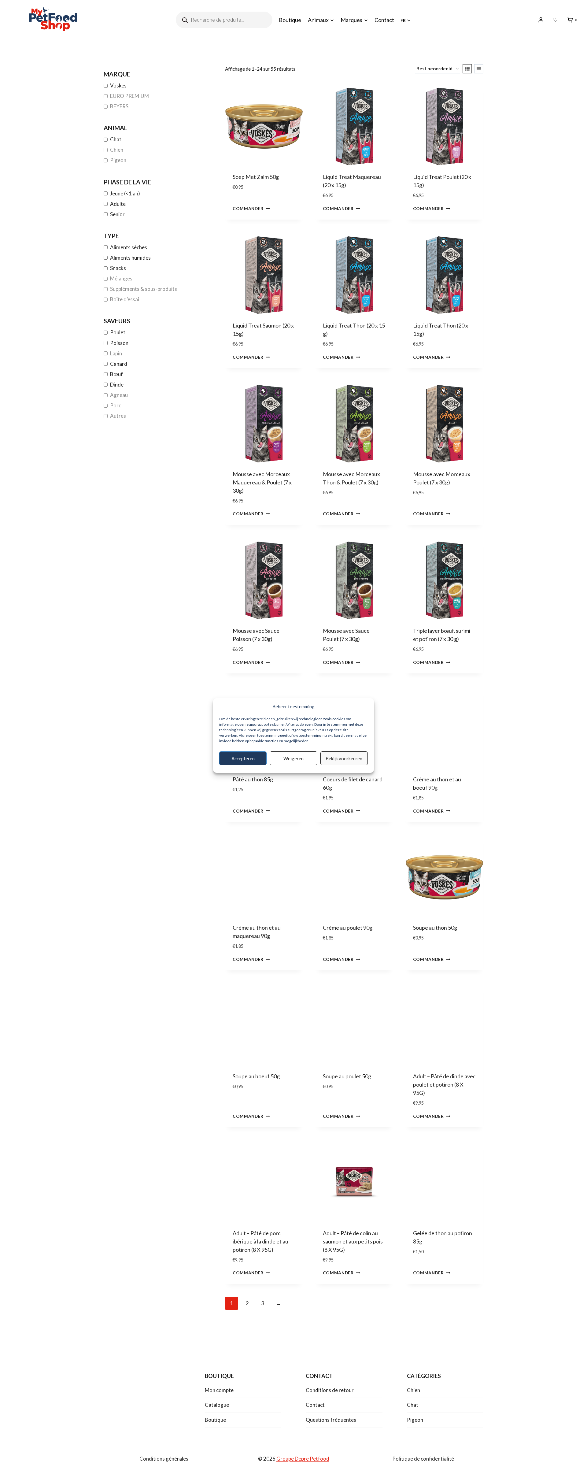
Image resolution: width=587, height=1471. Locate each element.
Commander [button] (248, 208)
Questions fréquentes (331, 1420)
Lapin (116, 353)
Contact (384, 20)
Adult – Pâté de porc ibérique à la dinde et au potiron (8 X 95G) (260, 1241)
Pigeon (118, 160)
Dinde (117, 384)
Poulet (117, 332)
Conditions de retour (330, 1390)
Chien (116, 149)
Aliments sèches (128, 247)
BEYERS (119, 106)
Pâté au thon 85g (253, 779)
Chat (115, 139)
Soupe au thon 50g (435, 927)
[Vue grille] (467, 68)
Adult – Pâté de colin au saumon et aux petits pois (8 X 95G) (353, 1241)
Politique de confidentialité (423, 1458)
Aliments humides (130, 257)
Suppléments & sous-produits (143, 289)
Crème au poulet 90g (347, 927)
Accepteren (243, 758)
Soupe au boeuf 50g (256, 1076)
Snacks (118, 268)
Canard (118, 364)
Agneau (119, 395)
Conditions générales (163, 1458)
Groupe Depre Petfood (302, 1458)
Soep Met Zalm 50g (256, 176)
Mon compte (219, 1390)
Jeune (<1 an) (125, 193)
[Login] (541, 20)
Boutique (290, 20)
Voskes (118, 85)
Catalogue (217, 1405)
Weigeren (293, 758)
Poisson (119, 343)
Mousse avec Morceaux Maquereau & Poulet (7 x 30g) (262, 482)
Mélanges (121, 278)
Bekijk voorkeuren (344, 758)
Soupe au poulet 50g (347, 1076)
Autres (118, 416)
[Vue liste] (478, 68)
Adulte (118, 204)
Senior (117, 214)
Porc (115, 405)
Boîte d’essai (124, 299)
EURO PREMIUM (129, 96)
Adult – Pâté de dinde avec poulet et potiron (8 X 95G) (444, 1084)
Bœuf (116, 374)
